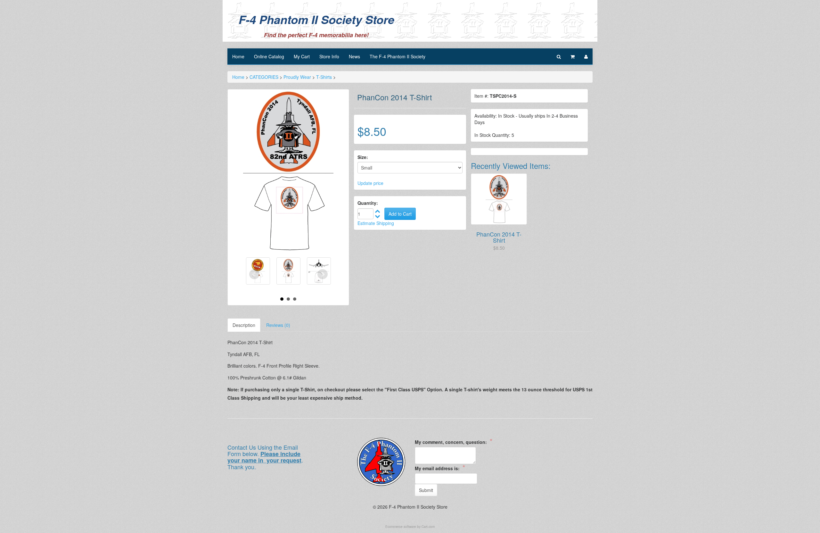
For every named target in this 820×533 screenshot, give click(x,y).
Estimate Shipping (375, 223)
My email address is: (440, 467)
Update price (370, 183)
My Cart (302, 56)
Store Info (329, 56)
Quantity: (367, 203)
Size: (362, 157)
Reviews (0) (278, 325)
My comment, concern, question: (453, 441)
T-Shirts (324, 77)
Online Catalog (269, 56)
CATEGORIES (264, 77)
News (354, 56)
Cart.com (428, 526)
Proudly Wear (297, 77)
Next (322, 274)
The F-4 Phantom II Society (397, 56)
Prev (254, 274)
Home (238, 56)
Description (244, 325)
